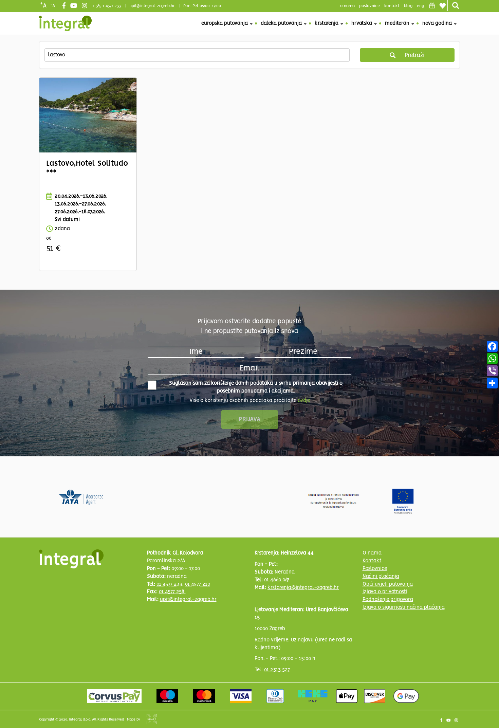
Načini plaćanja (381, 576)
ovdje (304, 400)
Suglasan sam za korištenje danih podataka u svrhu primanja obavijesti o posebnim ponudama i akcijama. (256, 387)
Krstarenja (327, 23)
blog (408, 6)
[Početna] (65, 23)
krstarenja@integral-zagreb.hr (303, 587)
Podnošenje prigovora (388, 599)
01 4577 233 (169, 584)
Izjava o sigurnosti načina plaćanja (404, 607)
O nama (372, 553)
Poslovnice (375, 568)
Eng (420, 6)
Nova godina (437, 23)
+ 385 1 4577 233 (107, 6)
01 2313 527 (277, 670)
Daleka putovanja (282, 23)
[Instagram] (85, 6)
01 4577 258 (172, 591)
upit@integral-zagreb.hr (152, 6)
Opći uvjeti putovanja (388, 584)
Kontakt (392, 6)
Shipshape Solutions (152, 719)
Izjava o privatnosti (385, 591)
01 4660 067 (276, 580)
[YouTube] (74, 6)
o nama (347, 6)
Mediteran (398, 23)
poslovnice (369, 6)
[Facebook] (64, 6)
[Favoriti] (442, 5)
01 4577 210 (197, 584)
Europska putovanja (225, 23)
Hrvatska (362, 23)
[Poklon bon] (432, 5)
